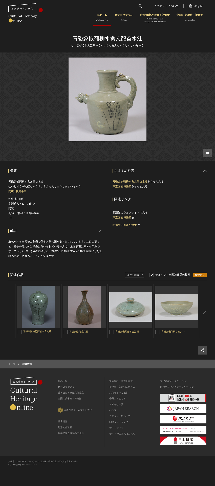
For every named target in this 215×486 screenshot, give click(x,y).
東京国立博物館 (122, 186)
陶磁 (11, 191)
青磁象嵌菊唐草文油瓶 (127, 331)
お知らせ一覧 (116, 404)
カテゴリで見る (124, 17)
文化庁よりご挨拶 (118, 392)
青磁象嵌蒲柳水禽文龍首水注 (130, 181)
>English (198, 6)
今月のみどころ (117, 398)
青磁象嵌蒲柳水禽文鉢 (173, 331)
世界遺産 (62, 421)
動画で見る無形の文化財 (71, 433)
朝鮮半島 (21, 191)
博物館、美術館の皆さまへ (123, 387)
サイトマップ (116, 428)
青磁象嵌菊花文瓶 (78, 331)
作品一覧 (102, 17)
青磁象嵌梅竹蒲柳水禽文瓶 (37, 331)
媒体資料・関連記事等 (121, 381)
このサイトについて (166, 6)
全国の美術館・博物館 (189, 17)
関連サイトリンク (118, 422)
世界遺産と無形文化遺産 (155, 18)
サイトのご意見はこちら (122, 434)
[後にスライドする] (203, 311)
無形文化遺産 (65, 427)
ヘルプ (112, 410)
